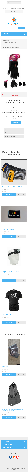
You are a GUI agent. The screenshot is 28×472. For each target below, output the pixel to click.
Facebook (10, 457)
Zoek (21, 27)
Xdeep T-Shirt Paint (7, 315)
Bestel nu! (15, 122)
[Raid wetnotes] (14, 352)
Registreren (6, 8)
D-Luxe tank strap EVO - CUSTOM (12, 187)
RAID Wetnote (6, 367)
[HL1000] (14, 256)
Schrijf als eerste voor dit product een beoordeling (14, 112)
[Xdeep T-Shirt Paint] (14, 300)
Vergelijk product (11, 133)
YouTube (17, 457)
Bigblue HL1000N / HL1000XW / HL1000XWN (11, 272)
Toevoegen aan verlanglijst (13, 129)
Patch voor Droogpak (8, 229)
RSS (14, 457)
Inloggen (13, 8)
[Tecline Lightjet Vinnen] (14, 394)
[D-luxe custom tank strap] (14, 172)
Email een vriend (11, 136)
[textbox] (10, 28)
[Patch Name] (14, 214)
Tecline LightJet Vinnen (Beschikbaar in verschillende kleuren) (13, 409)
